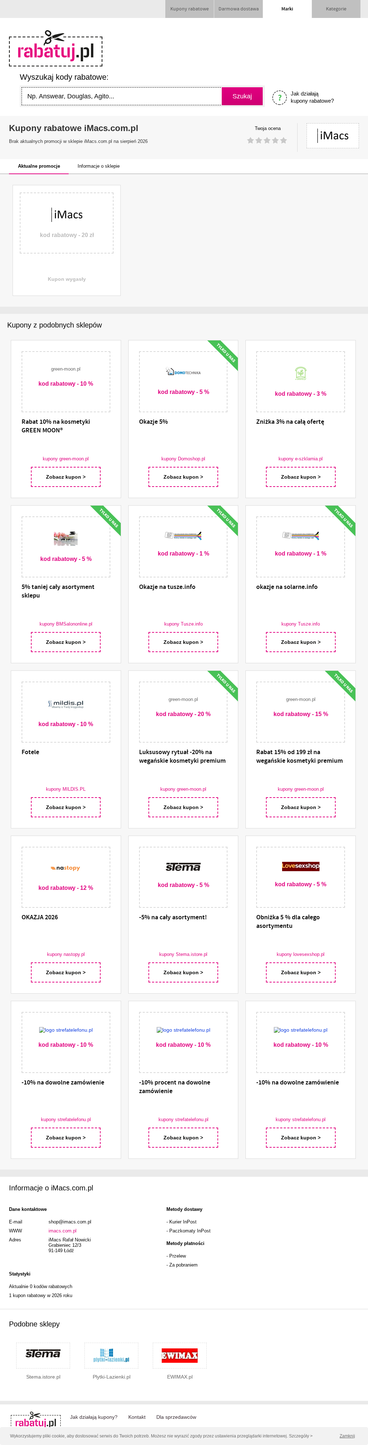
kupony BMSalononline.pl (66, 624)
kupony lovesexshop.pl (301, 954)
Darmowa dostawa (238, 9)
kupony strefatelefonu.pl (66, 1119)
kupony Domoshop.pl (183, 458)
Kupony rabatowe (189, 9)
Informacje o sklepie (99, 166)
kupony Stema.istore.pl (183, 954)
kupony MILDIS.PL (66, 789)
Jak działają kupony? (94, 1417)
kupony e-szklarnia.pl (301, 458)
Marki (287, 9)
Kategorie (336, 9)
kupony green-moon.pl (66, 458)
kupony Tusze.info (183, 624)
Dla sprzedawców (176, 1417)
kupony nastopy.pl (66, 954)
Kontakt (137, 1417)
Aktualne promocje (39, 166)
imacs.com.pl (63, 1230)
